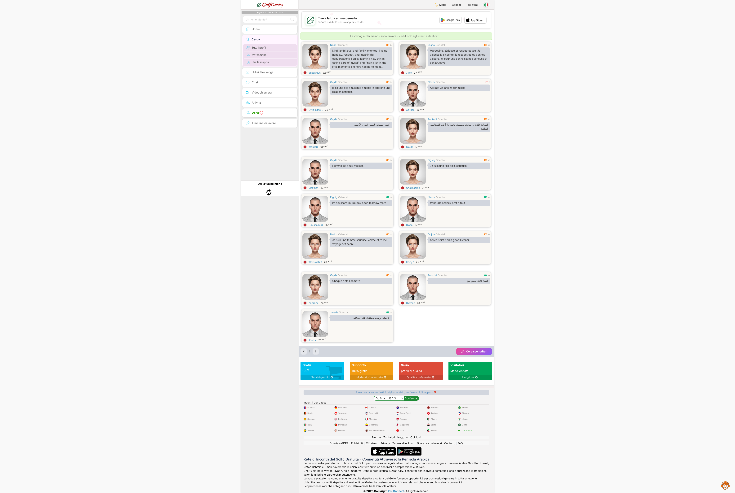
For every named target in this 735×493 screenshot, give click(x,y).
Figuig (431, 160)
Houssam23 (316, 224)
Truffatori (389, 437)
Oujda (431, 44)
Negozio (402, 437)
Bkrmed (410, 302)
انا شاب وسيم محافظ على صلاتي (371, 317)
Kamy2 (410, 262)
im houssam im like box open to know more (359, 202)
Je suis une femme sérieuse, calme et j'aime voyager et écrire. (359, 242)
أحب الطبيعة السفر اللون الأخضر (372, 124)
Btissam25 (315, 72)
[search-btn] (292, 19)
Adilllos (410, 109)
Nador (333, 44)
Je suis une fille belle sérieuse (448, 165)
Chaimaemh (413, 187)
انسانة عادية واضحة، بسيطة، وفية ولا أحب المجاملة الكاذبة (459, 126)
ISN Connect (396, 491)
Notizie (376, 437)
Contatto (449, 443)
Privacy (385, 443)
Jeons (312, 340)
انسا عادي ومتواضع (477, 280)
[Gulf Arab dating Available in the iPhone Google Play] (409, 449)
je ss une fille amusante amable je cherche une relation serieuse (361, 89)
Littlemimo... (316, 109)
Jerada (334, 312)
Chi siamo (372, 443)
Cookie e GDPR (339, 443)
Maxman (313, 187)
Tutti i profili (259, 47)
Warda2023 (315, 262)
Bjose (409, 224)
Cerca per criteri (476, 351)
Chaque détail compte (346, 280)
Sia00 (409, 146)
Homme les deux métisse (347, 165)
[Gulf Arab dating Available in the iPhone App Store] (384, 449)
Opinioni (415, 437)
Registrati (472, 4)
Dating (272, 5)
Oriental (343, 44)
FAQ (460, 443)
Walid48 (313, 146)
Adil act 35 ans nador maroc (447, 87)
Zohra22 (313, 302)
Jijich (409, 72)
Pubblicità (357, 443)
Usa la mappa (260, 62)
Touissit (432, 119)
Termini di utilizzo (403, 443)
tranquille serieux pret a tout (447, 202)
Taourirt (432, 275)
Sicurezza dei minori (429, 443)
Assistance (725, 485)
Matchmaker (259, 54)
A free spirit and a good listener (449, 240)
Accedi (456, 4)
